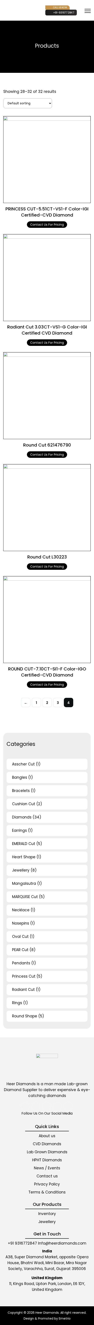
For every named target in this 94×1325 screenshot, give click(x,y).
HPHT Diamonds (47, 1160)
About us (47, 1135)
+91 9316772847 (22, 1243)
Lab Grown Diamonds (47, 1152)
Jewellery (47, 1221)
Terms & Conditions (47, 1192)
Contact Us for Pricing (47, 224)
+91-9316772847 (63, 12)
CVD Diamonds (47, 1144)
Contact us (47, 1176)
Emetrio (65, 1318)
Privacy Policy (47, 1184)
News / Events (47, 1168)
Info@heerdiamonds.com (62, 1243)
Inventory (47, 1213)
